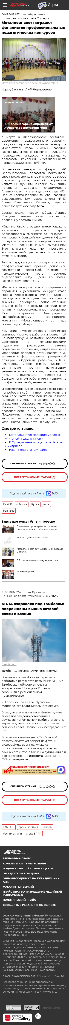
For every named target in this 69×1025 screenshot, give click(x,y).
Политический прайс (19, 899)
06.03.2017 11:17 (10, 14)
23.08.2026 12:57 (11, 592)
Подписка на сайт (17, 868)
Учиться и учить (25, 571)
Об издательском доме (21, 873)
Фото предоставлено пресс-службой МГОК (30, 83)
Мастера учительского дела (32, 537)
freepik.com (9, 664)
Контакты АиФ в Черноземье (24, 863)
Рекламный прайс (17, 858)
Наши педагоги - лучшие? (28, 449)
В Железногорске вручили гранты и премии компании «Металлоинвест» (37, 527)
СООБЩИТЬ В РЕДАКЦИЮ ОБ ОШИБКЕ (29, 905)
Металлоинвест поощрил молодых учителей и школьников (33, 436)
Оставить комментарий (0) (34, 477)
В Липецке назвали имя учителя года (37, 560)
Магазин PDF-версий (18, 886)
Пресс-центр (43, 868)
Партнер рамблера (51, 1008)
